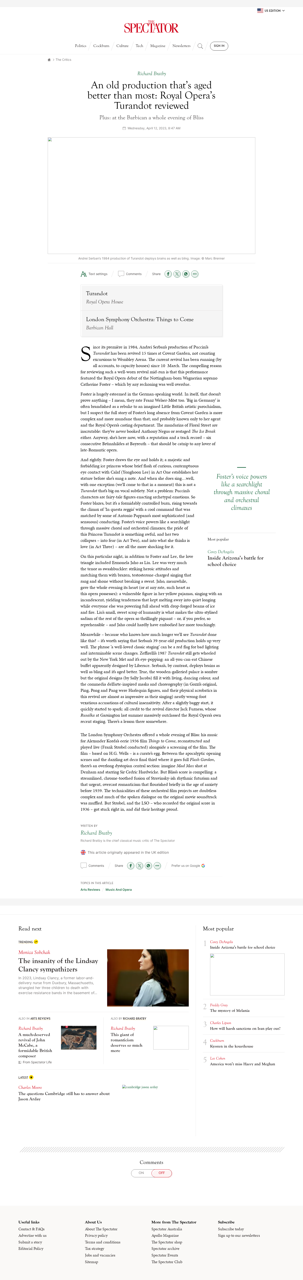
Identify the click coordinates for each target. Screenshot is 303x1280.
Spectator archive (165, 1248)
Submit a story (30, 1242)
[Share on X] (177, 273)
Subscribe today (231, 1229)
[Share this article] (194, 273)
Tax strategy (94, 1248)
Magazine (157, 45)
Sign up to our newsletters (239, 1235)
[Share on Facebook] (168, 273)
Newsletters (182, 45)
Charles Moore (30, 1087)
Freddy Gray (219, 1005)
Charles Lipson (220, 1022)
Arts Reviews (90, 889)
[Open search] (200, 46)
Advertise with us (32, 1235)
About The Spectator (101, 1229)
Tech (139, 45)
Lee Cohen (217, 1058)
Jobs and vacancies (100, 1255)
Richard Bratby (96, 833)
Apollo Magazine (165, 1235)
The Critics (63, 59)
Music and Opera (119, 889)
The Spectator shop (167, 1242)
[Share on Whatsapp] (185, 273)
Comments (134, 274)
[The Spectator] (151, 26)
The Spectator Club (167, 1261)
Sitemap (91, 1261)
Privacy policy (96, 1235)
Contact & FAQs (31, 1229)
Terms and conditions (102, 1242)
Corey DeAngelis (221, 551)
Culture (122, 45)
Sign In (219, 46)
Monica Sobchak (34, 952)
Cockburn (101, 45)
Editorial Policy (30, 1248)
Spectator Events (165, 1255)
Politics (80, 45)
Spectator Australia (167, 1229)
